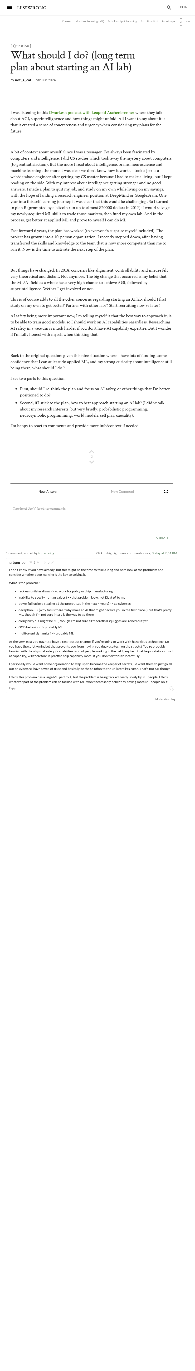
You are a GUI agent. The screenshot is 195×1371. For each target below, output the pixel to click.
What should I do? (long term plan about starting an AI (72, 61)
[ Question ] (20, 46)
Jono (16, 563)
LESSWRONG (31, 8)
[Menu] (9, 7)
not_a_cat (23, 80)
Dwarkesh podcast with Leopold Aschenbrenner (91, 113)
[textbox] (86, 513)
